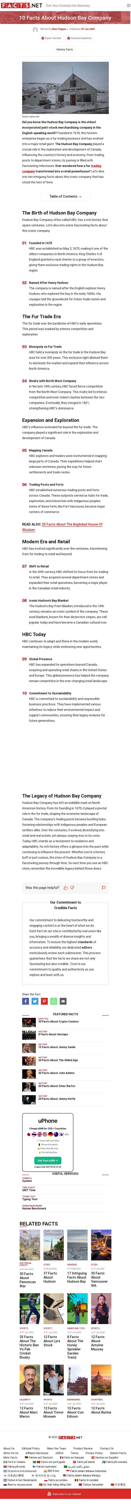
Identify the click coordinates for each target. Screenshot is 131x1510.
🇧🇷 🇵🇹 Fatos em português (49, 1462)
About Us (8, 1448)
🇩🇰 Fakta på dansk (84, 1462)
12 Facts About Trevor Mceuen (53, 1412)
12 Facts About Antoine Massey (98, 1343)
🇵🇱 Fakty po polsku (55, 1480)
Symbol (27, 1181)
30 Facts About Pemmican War (28, 1280)
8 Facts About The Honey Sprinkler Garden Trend (75, 1347)
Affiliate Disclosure (37, 1453)
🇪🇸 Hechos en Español (104, 1457)
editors (87, 947)
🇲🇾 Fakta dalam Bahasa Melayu (81, 1475)
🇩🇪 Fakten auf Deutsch (39, 1457)
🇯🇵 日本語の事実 (13, 1475)
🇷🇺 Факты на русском (17, 1484)
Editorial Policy (31, 1448)
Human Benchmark (34, 1208)
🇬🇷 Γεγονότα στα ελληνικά (19, 1471)
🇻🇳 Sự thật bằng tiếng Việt (55, 1484)
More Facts (10, 1457)
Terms (74, 1453)
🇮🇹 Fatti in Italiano (14, 1462)
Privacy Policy (94, 1453)
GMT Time (28, 1190)
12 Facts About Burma (101, 1410)
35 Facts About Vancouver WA (99, 1279)
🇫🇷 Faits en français (72, 1457)
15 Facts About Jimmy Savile (56, 1047)
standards (85, 942)
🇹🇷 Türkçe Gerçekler (91, 1484)
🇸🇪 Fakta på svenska (114, 1462)
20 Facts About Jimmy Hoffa (56, 1098)
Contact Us (107, 1448)
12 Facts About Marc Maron (29, 1412)
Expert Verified (53, 38)
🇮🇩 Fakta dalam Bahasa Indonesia (86, 1471)
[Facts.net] (21, 5)
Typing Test (29, 1199)
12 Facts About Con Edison (75, 1412)
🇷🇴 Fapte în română (86, 1480)
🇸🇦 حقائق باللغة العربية (77, 1466)
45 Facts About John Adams (56, 1073)
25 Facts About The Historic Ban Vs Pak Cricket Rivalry (29, 1347)
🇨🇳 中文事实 (118, 1484)
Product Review (83, 1448)
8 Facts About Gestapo (53, 1034)
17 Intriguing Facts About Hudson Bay (77, 1277)
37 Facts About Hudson (50, 1277)
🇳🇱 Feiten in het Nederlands (20, 1480)
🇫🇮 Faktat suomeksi (44, 1466)
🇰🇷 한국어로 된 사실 (43, 1475)
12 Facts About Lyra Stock (51, 1341)
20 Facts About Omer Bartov (56, 1086)
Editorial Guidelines (81, 38)
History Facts (64, 49)
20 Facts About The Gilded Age (58, 1060)
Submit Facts (118, 1453)
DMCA (59, 1453)
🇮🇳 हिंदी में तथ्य (51, 1471)
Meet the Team (56, 1448)
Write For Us (10, 1453)
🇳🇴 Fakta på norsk (14, 1466)
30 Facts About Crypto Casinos (58, 1021)
